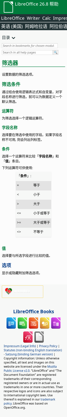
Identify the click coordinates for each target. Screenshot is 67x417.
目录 (6, 37)
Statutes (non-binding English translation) (33, 350)
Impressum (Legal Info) (20, 346)
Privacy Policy (48, 346)
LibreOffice (13, 18)
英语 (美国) (12, 26)
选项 (6, 265)
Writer (33, 18)
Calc (46, 18)
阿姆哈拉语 (36, 26)
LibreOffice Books (33, 311)
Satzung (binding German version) (29, 354)
